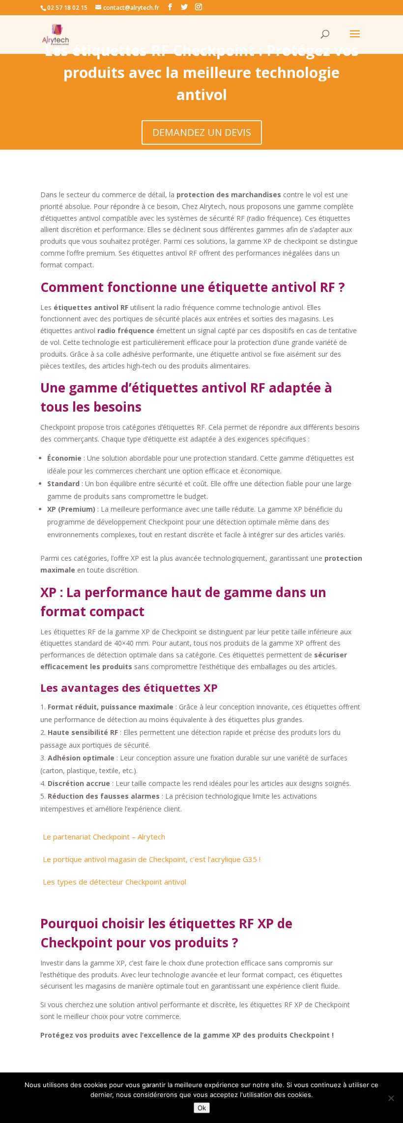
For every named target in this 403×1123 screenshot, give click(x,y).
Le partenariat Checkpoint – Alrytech (104, 836)
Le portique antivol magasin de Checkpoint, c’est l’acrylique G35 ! (151, 859)
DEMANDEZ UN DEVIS (201, 132)
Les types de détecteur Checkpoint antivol (114, 882)
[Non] (391, 1098)
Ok (202, 1108)
